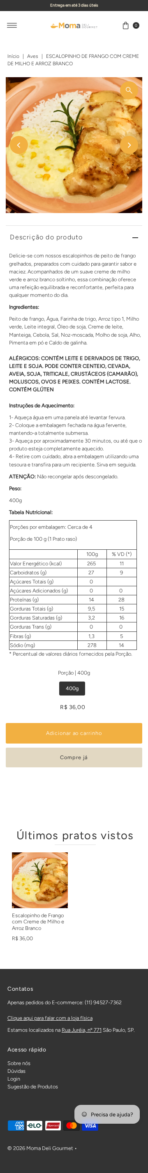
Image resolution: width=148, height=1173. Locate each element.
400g (72, 688)
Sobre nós (18, 1063)
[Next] (129, 145)
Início (13, 56)
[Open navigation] (12, 25)
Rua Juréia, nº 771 (82, 1030)
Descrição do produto (46, 237)
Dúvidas (16, 1071)
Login (13, 1079)
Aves (32, 56)
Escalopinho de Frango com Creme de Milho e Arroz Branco (38, 921)
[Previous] (19, 145)
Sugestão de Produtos (32, 1086)
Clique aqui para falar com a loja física (49, 1018)
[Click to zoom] (129, 90)
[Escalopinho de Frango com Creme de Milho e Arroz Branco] (40, 880)
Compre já (74, 757)
